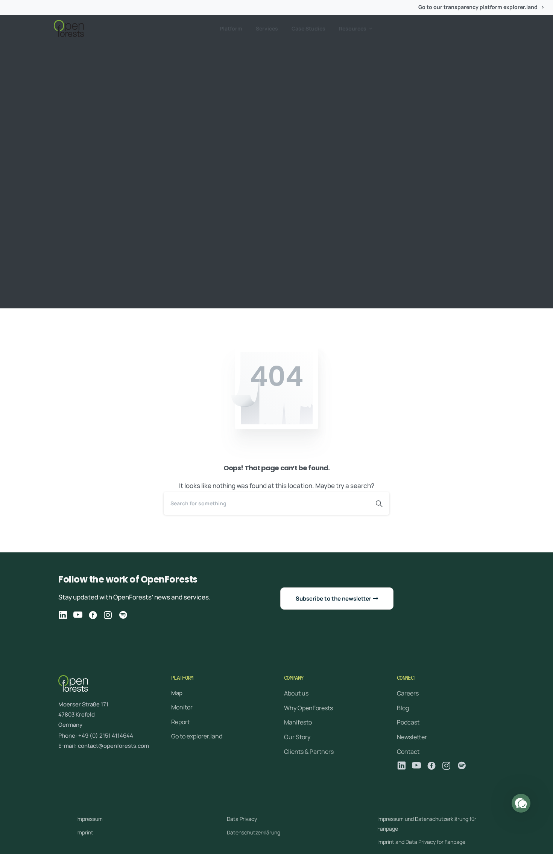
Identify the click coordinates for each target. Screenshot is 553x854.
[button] (521, 803)
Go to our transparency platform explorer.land (478, 7)
